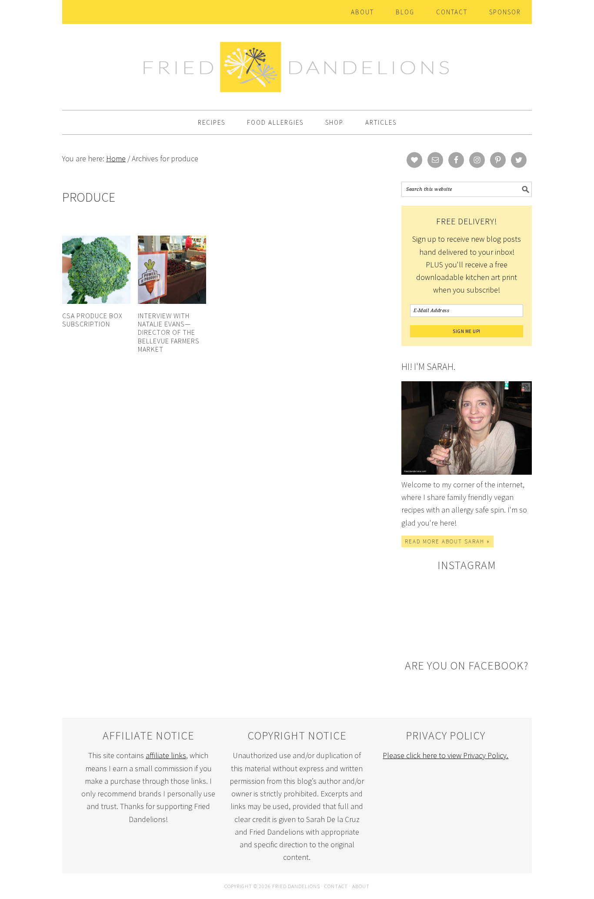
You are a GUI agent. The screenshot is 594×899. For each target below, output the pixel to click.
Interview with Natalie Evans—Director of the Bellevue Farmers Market (169, 332)
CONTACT (336, 886)
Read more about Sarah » (447, 541)
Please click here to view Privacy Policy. (445, 755)
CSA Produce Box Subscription (92, 319)
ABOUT (361, 886)
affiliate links (166, 755)
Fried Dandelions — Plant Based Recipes (297, 63)
